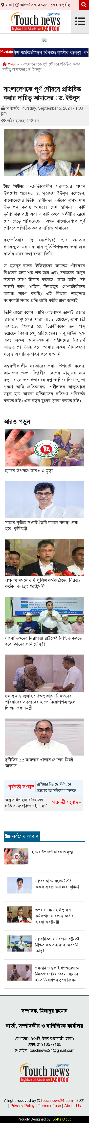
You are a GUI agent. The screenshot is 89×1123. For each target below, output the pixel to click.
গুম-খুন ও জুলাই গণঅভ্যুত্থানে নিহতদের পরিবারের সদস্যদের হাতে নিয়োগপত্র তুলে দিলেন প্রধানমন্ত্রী (40, 702)
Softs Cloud (61, 1119)
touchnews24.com (57, 1100)
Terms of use (49, 1105)
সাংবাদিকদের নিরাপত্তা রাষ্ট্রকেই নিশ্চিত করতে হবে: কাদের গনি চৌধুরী (57, 945)
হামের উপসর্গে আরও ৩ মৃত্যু (29, 470)
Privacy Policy (22, 1105)
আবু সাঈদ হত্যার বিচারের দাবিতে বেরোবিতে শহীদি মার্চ (43, 803)
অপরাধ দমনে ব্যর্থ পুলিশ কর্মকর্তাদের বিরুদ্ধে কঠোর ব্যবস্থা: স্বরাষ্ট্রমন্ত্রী (54, 916)
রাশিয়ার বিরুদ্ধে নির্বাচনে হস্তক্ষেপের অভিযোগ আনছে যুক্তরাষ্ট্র (40, 788)
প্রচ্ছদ (11, 64)
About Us (72, 1105)
